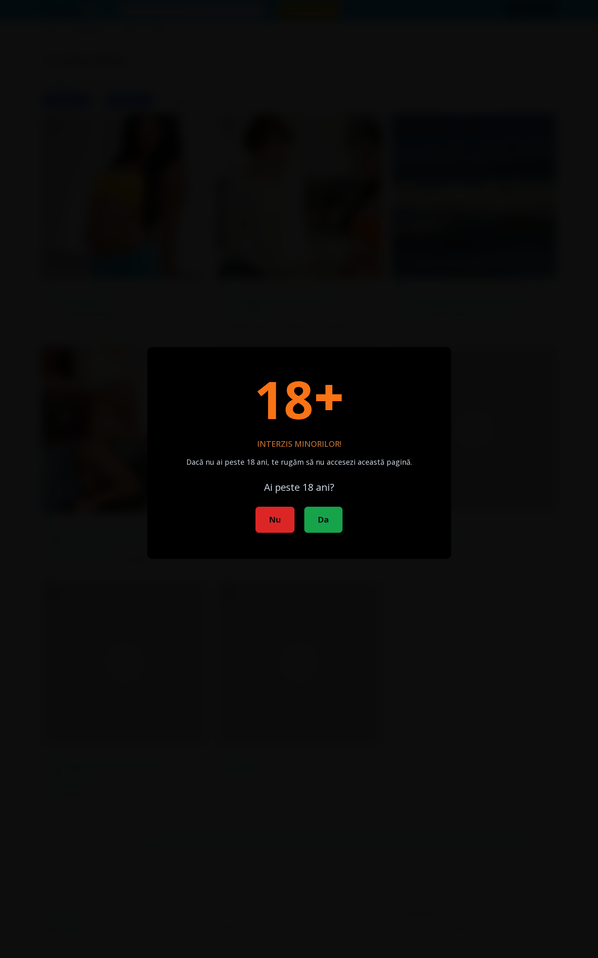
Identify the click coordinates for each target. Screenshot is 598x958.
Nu (275, 519)
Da (323, 519)
